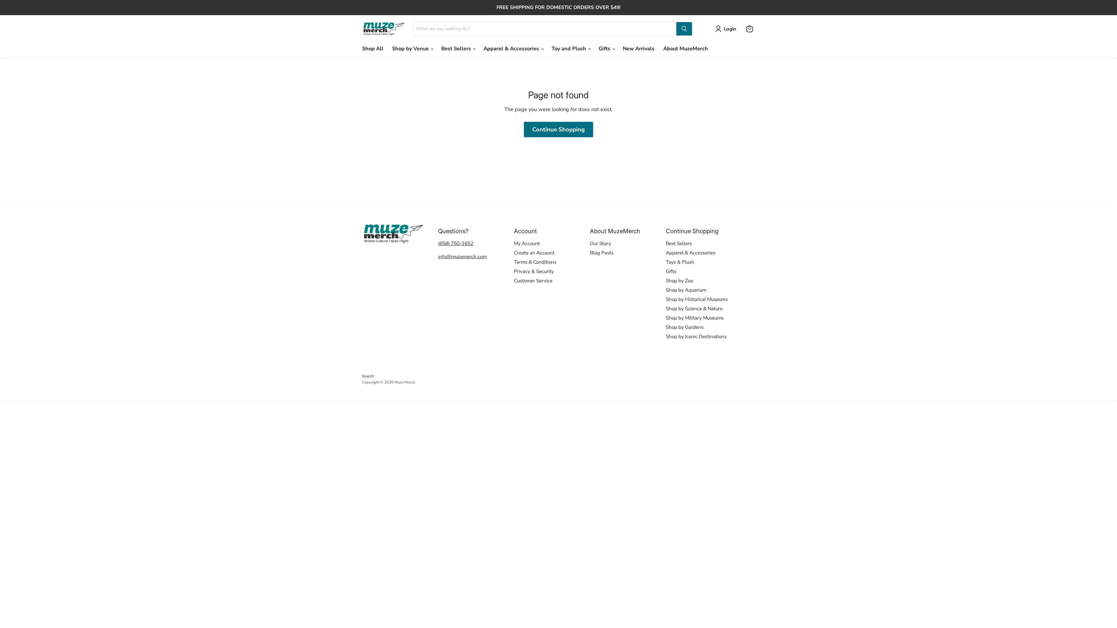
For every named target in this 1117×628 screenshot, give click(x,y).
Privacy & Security (534, 271)
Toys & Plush (680, 262)
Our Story (600, 243)
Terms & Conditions (535, 262)
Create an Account (534, 252)
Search (368, 376)
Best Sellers (456, 48)
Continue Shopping (558, 129)
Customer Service (533, 280)
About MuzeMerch (685, 48)
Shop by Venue (411, 48)
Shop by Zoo (679, 280)
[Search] (684, 28)
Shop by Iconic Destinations (696, 336)
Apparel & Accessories (511, 48)
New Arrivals (638, 48)
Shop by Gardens (685, 327)
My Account (527, 243)
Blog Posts (601, 252)
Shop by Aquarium (686, 290)
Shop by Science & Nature (694, 308)
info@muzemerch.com (462, 256)
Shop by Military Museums (695, 318)
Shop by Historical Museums (697, 299)
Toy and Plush (570, 48)
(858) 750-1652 (455, 243)
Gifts (605, 48)
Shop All (372, 48)
